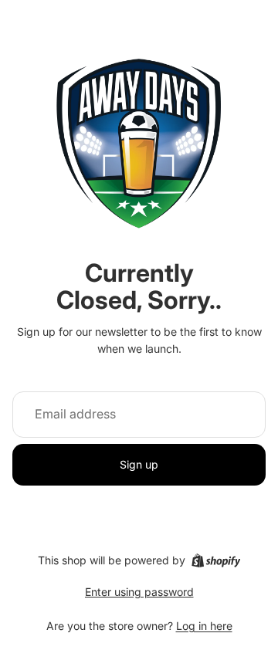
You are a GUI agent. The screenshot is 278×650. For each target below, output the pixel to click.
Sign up (139, 464)
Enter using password (139, 591)
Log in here (204, 625)
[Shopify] (216, 560)
